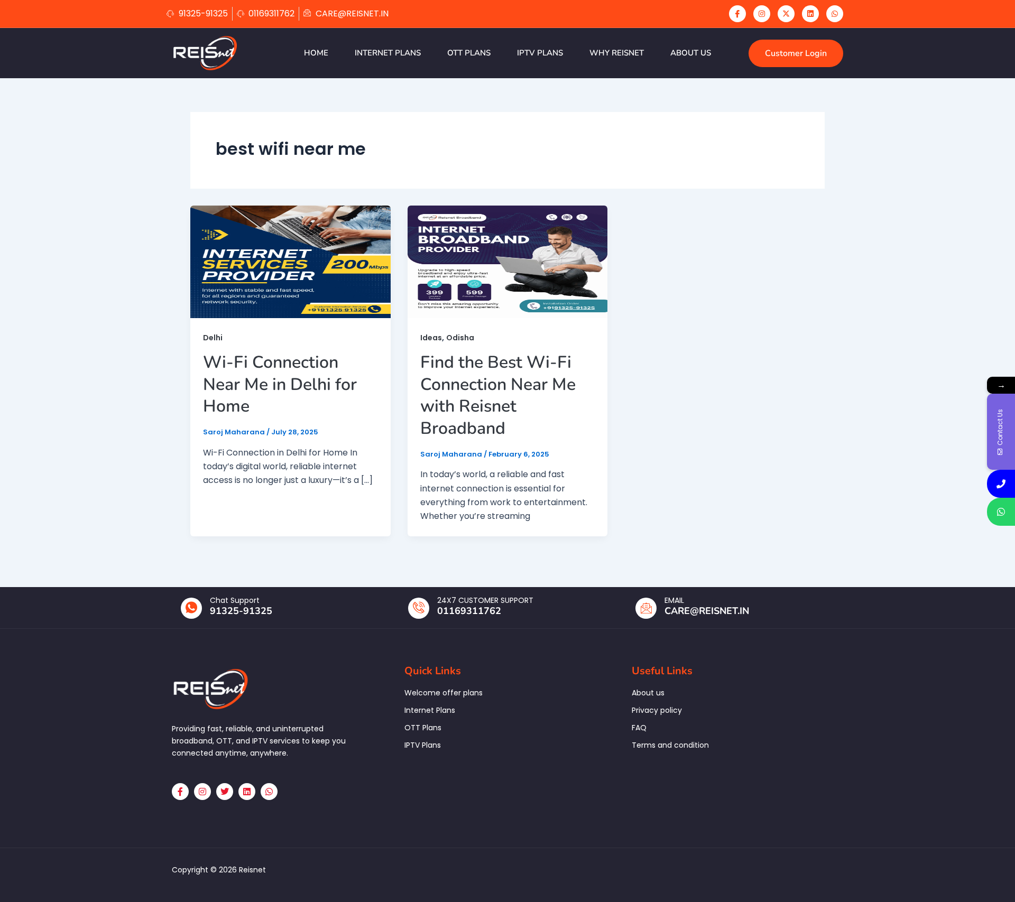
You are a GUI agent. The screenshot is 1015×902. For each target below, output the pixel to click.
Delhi (213, 337)
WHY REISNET (616, 53)
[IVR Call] (1001, 484)
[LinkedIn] (810, 13)
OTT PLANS (469, 53)
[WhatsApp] (834, 13)
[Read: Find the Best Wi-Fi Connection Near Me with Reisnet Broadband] (508, 261)
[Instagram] (761, 13)
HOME (316, 53)
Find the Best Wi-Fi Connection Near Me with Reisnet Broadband (498, 395)
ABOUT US (690, 53)
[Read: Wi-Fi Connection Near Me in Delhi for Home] (290, 261)
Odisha (460, 337)
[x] (786, 13)
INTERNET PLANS (388, 53)
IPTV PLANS (540, 53)
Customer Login (796, 53)
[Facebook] (737, 13)
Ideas (431, 337)
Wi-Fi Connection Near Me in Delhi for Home (280, 384)
